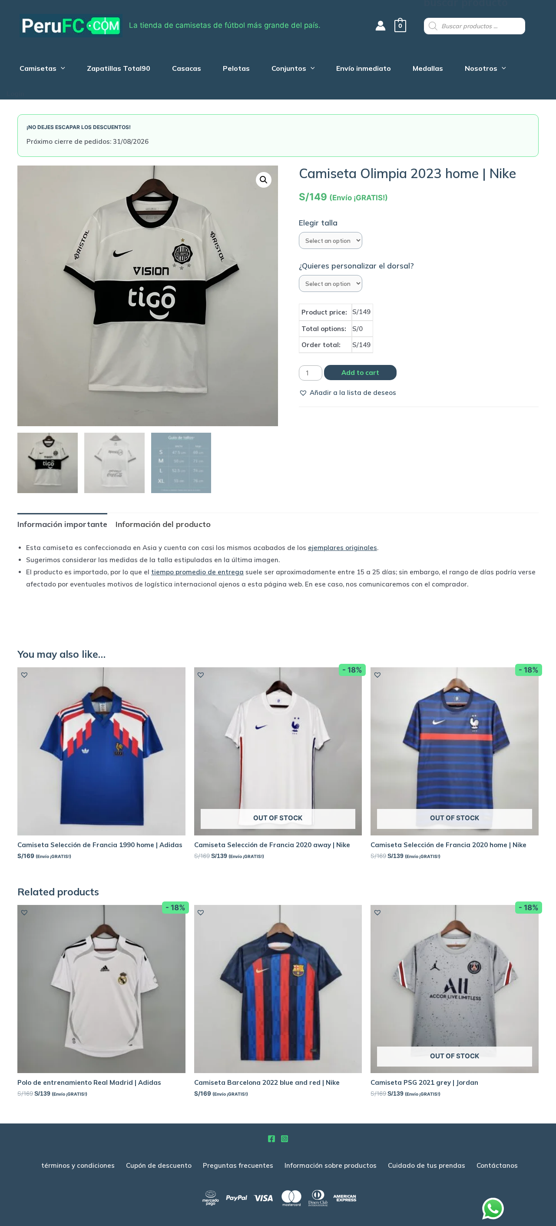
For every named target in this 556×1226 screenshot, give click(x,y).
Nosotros (481, 69)
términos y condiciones (78, 1165)
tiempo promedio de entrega (197, 572)
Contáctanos (497, 1165)
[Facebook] (271, 1139)
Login (15, 93)
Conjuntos (288, 69)
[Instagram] (284, 1139)
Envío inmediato (363, 69)
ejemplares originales (342, 547)
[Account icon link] (380, 25)
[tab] (62, 524)
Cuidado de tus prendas (426, 1165)
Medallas (428, 69)
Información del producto (163, 524)
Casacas (186, 69)
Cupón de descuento (159, 1165)
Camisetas (38, 69)
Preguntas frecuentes (238, 1165)
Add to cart (360, 372)
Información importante (62, 524)
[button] (347, 393)
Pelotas (236, 69)
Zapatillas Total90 (118, 69)
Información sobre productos (331, 1165)
